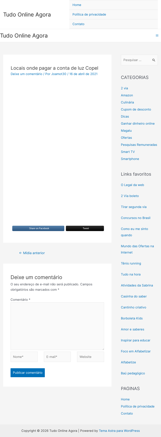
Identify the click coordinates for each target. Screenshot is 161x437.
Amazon (127, 95)
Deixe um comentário (26, 74)
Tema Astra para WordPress (119, 431)
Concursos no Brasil (135, 218)
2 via (124, 88)
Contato (78, 24)
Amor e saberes (132, 329)
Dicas (125, 116)
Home (76, 5)
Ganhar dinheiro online (138, 123)
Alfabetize (128, 362)
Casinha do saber (134, 296)
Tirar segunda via (134, 207)
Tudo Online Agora (27, 14)
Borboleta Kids (132, 318)
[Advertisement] (57, 106)
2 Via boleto (130, 196)
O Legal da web (132, 185)
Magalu (126, 130)
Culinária (127, 102)
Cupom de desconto (136, 109)
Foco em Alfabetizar (136, 351)
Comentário (20, 300)
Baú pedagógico (133, 373)
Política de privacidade (89, 14)
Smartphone (130, 159)
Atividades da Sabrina (137, 285)
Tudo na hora (131, 274)
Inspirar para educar (135, 340)
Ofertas (126, 138)
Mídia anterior (32, 253)
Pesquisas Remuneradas (139, 145)
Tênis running (131, 263)
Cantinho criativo (133, 307)
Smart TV (128, 152)
